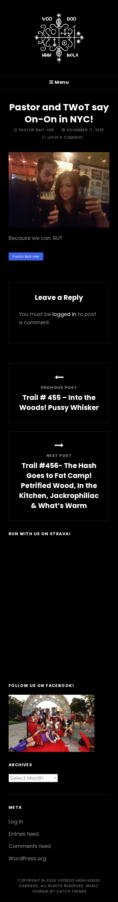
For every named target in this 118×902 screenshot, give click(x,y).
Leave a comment (65, 137)
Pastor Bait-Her (36, 130)
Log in (16, 821)
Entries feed (24, 833)
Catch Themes (71, 891)
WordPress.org (27, 858)
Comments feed (30, 846)
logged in (64, 314)
